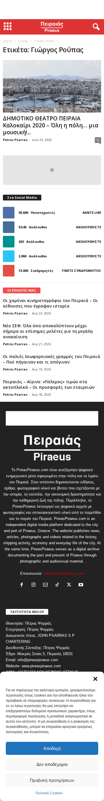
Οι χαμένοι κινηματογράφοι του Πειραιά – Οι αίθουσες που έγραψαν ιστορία (50, 303)
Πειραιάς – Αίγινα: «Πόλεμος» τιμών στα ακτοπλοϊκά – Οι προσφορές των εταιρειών (48, 384)
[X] (70, 585)
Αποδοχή (52, 748)
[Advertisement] (52, 9)
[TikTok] (58, 585)
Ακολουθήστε (88, 227)
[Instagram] (35, 585)
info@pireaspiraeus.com (64, 573)
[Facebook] (23, 585)
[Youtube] (81, 585)
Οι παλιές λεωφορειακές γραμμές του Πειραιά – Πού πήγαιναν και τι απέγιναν (51, 359)
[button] (95, 679)
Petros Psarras (15, 140)
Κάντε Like (92, 212)
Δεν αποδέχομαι (52, 764)
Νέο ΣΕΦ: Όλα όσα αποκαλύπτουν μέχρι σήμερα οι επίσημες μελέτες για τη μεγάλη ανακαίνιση (48, 331)
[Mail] (47, 585)
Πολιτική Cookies (49, 793)
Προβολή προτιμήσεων (52, 780)
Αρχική (7, 41)
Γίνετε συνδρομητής (81, 270)
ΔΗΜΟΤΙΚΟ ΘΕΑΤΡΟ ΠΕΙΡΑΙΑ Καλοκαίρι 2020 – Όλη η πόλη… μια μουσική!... (50, 125)
